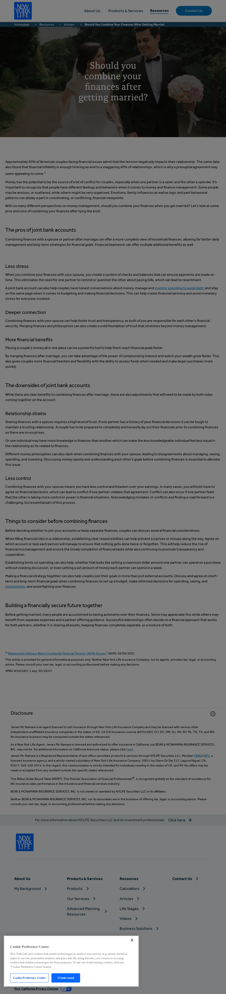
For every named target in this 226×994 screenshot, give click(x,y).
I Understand (66, 977)
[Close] (132, 940)
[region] (71, 961)
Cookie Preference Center (29, 977)
